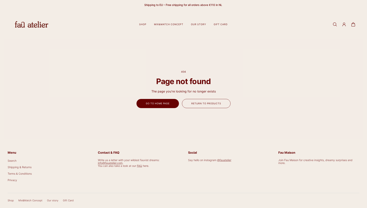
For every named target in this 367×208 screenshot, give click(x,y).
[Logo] (31, 24)
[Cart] (353, 24)
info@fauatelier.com (110, 163)
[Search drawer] (334, 24)
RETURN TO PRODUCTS (206, 103)
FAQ (139, 165)
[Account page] (344, 24)
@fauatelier (224, 160)
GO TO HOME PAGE (158, 103)
